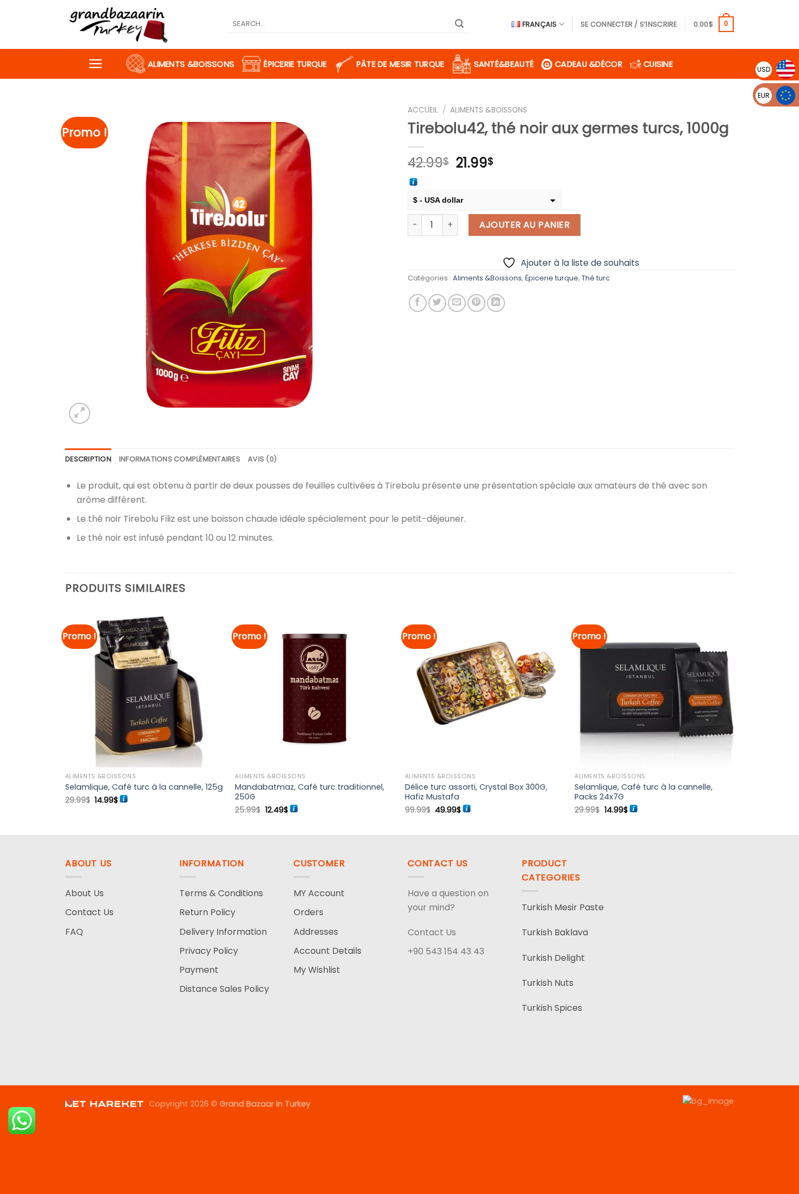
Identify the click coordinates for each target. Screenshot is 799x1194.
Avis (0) (262, 459)
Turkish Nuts (547, 983)
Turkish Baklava (555, 932)
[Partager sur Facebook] (418, 303)
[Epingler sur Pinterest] (476, 303)
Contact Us (89, 912)
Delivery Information (223, 932)
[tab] (88, 459)
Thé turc (596, 278)
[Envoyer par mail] (457, 303)
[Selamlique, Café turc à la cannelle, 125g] (144, 687)
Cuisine (658, 64)
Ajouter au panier (524, 224)
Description (88, 459)
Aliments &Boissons (191, 64)
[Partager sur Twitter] (437, 303)
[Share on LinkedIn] (496, 303)
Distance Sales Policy (224, 989)
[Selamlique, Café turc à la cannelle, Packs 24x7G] (654, 687)
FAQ (74, 932)
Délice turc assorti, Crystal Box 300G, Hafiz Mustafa (476, 792)
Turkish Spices (552, 1008)
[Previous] (66, 720)
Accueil (423, 110)
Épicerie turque (295, 64)
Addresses (316, 932)
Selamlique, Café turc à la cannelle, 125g (144, 787)
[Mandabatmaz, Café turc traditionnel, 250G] (314, 687)
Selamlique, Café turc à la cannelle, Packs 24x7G (644, 792)
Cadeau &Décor (588, 64)
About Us (84, 893)
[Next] (733, 720)
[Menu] (95, 64)
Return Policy (207, 912)
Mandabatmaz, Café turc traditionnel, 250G (309, 792)
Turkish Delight (553, 958)
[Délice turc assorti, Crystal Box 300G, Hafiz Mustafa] (484, 687)
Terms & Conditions (221, 893)
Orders (308, 912)
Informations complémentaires (179, 459)
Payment (199, 970)
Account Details (327, 951)
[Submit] (459, 24)
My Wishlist (317, 970)
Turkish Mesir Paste (563, 907)
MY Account (319, 893)
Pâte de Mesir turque (401, 64)
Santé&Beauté (504, 64)
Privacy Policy (208, 951)
